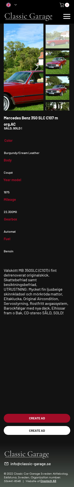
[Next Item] (36, 67)
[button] (65, 5)
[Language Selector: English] (12, 5)
